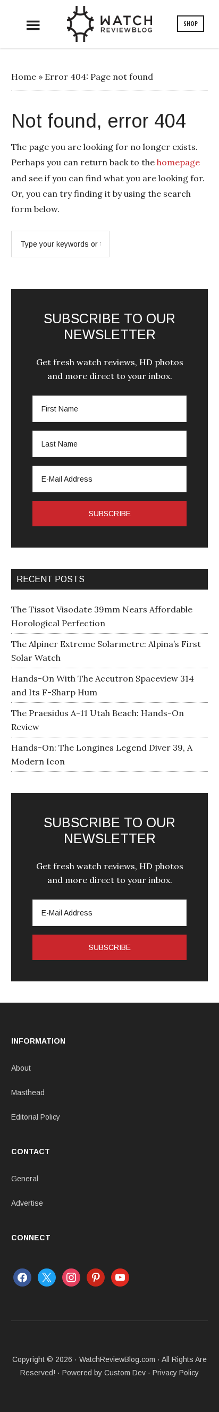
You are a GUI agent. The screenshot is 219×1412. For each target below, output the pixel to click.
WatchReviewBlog (109, 24)
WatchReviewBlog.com (117, 1359)
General (24, 1178)
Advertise (27, 1203)
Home (23, 76)
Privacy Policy (176, 1372)
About (21, 1068)
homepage (178, 162)
